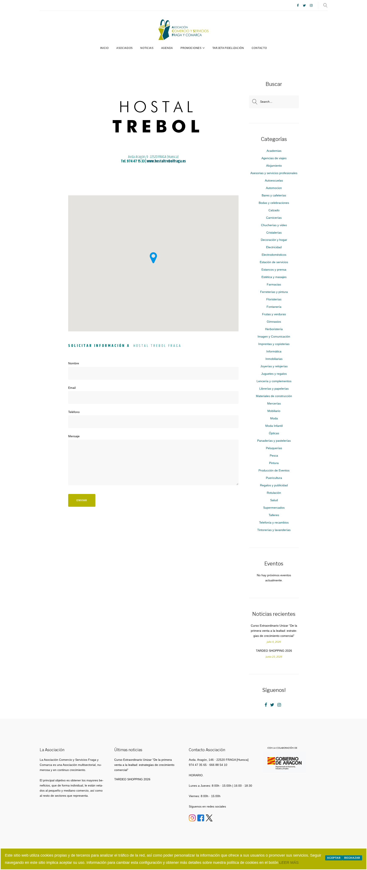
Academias (274, 150)
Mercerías (274, 403)
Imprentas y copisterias (273, 344)
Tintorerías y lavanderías (274, 530)
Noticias (147, 48)
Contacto (259, 48)
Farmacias (274, 284)
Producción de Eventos (273, 470)
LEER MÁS (289, 862)
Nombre (73, 363)
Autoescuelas (274, 180)
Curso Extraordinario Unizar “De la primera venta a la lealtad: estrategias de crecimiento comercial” (274, 630)
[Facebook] (298, 5)
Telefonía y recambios (274, 522)
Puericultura (274, 478)
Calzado (273, 210)
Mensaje (74, 436)
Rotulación (274, 492)
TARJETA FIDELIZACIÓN (228, 48)
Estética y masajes (274, 277)
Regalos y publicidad (274, 485)
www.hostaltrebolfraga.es (166, 161)
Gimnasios (274, 321)
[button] (153, 257)
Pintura (274, 463)
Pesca (274, 455)
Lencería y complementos (274, 381)
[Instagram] (311, 5)
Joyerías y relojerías (274, 366)
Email (72, 387)
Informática (273, 351)
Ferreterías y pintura (274, 292)
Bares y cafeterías (274, 195)
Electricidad (274, 247)
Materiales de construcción (274, 396)
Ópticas (274, 433)
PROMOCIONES (191, 48)
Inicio (104, 48)
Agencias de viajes (274, 158)
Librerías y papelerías (274, 388)
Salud (274, 500)
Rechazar (352, 857)
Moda (274, 418)
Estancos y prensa (273, 269)
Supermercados (274, 507)
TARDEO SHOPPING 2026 (274, 650)
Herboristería (274, 329)
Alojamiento (274, 165)
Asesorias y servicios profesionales (273, 173)
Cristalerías (274, 232)
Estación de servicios (274, 262)
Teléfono (74, 412)
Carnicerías (274, 217)
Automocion (274, 188)
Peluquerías (274, 448)
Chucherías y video (274, 225)
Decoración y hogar (274, 239)
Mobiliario (273, 411)
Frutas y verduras (274, 314)
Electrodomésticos (274, 254)
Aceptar (333, 857)
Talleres (274, 515)
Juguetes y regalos (274, 373)
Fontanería (274, 306)
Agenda (167, 48)
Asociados (124, 48)
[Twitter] (304, 5)
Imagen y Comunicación (274, 336)
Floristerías (273, 299)
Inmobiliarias (273, 358)
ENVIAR (81, 500)
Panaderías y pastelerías (274, 440)
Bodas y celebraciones (274, 202)
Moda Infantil (274, 425)
